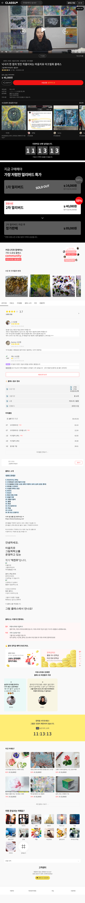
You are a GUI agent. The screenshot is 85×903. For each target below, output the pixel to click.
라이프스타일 (74, 839)
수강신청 (48, 83)
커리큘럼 (42, 56)
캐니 (12, 356)
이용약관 (12, 891)
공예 (23, 839)
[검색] (40, 3)
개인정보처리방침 (32, 891)
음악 (11, 826)
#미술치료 (23, 61)
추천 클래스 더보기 (41, 804)
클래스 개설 (71, 3)
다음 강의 (78, 56)
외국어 (23, 826)
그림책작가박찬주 (7, 68)
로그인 (80, 3)
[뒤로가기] (2, 2)
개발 (74, 826)
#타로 (9, 61)
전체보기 (23, 853)
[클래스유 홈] (11, 2)
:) (11, 322)
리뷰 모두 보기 (42, 375)
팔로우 (16, 68)
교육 (36, 826)
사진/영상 (49, 839)
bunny (13, 342)
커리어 (11, 853)
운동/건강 (10, 839)
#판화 (5, 61)
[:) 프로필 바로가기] (8, 324)
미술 (36, 839)
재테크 (49, 826)
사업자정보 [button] (73, 891)
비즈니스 (61, 826)
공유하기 (8, 82)
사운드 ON (80, 9)
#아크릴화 (30, 61)
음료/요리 (62, 839)
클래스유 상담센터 (43, 878)
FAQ (53, 891)
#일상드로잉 (15, 61)
